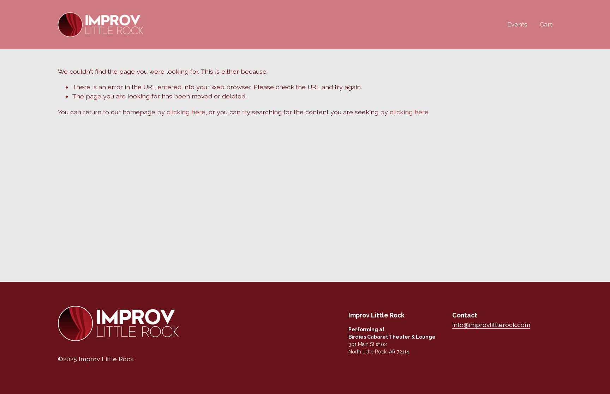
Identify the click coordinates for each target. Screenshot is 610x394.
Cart (546, 24)
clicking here (186, 112)
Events (517, 24)
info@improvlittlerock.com (491, 324)
